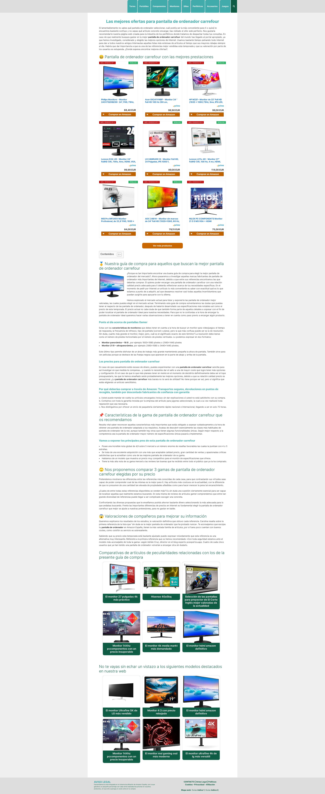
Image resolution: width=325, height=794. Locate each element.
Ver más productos (162, 245)
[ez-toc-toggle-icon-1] (118, 254)
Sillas (186, 6)
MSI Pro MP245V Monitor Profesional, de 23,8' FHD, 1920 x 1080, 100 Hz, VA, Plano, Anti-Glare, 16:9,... (117, 219)
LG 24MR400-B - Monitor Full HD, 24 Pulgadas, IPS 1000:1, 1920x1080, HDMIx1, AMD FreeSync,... (161, 160)
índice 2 (214, 790)
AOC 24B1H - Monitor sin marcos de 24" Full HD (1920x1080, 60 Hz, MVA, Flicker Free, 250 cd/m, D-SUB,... (162, 219)
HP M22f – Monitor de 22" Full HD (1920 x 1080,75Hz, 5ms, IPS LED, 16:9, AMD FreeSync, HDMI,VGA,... (206, 100)
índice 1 (200, 790)
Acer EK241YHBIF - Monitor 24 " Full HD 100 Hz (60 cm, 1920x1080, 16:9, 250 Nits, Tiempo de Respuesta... (161, 100)
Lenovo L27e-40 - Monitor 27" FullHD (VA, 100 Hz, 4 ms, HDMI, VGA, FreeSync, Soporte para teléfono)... (205, 160)
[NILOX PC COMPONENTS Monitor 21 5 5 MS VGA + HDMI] (206, 200)
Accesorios (212, 6)
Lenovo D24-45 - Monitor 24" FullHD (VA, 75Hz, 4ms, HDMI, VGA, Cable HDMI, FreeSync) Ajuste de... (118, 160)
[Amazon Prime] (176, 106)
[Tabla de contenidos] (119, 254)
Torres (132, 6)
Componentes (159, 6)
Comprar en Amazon (120, 114)
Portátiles (144, 6)
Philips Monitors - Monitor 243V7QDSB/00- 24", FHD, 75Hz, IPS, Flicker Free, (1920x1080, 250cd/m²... (117, 100)
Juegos (225, 6)
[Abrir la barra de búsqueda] (234, 6)
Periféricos (198, 6)
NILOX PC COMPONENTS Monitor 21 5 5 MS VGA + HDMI (205, 219)
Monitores (174, 6)
